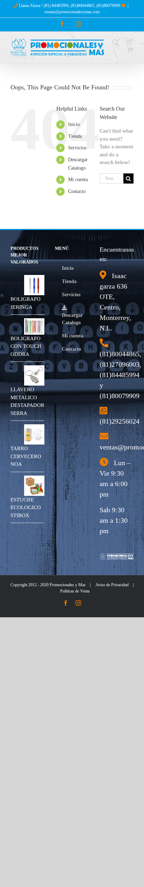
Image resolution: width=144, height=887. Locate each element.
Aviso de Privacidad (112, 584)
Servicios (77, 147)
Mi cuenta (78, 179)
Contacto (77, 191)
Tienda (75, 136)
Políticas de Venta (74, 591)
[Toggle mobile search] (115, 42)
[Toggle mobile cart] (130, 49)
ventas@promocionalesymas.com (72, 11)
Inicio (74, 124)
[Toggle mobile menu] (130, 42)
